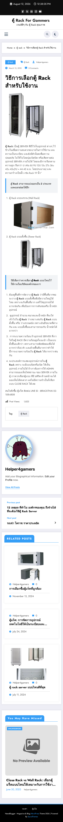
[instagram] (35, 11)
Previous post (13, 502)
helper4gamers (42, 62)
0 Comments (33, 68)
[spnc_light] (55, 34)
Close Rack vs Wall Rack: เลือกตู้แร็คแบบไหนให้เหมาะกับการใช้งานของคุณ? (30, 782)
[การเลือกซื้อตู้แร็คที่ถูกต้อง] (31, 565)
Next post (11, 518)
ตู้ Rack (35, 280)
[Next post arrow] (55, 523)
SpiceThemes (33, 816)
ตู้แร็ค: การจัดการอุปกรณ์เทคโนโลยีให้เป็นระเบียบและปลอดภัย (26, 622)
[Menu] (6, 34)
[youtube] (40, 11)
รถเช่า (24, 809)
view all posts (12, 487)
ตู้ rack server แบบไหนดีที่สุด (27, 687)
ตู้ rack (10, 62)
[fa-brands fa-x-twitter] (27, 11)
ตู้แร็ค (34, 809)
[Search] (47, 34)
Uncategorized (14, 728)
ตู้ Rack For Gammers (31, 20)
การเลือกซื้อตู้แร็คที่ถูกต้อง (25, 589)
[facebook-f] (22, 11)
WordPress (35, 813)
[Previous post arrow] (55, 507)
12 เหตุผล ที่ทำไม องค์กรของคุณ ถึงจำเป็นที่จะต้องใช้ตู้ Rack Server (31, 509)
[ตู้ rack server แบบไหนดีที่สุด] (31, 663)
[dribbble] (31, 11)
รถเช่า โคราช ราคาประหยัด (23, 523)
